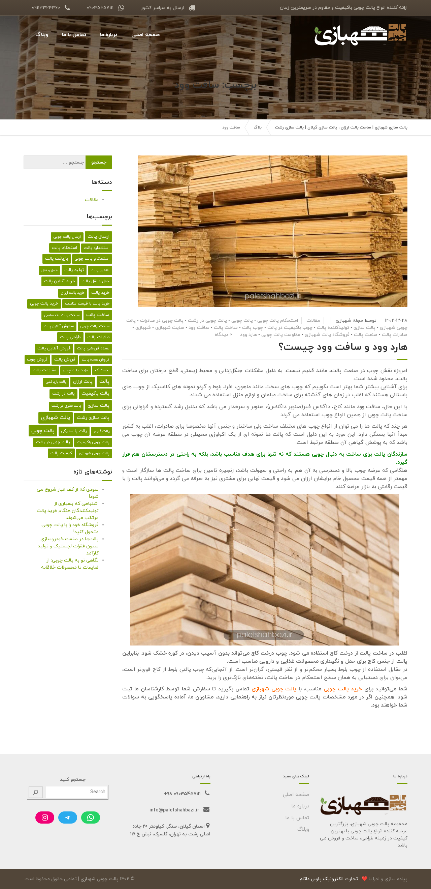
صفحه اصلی (145, 34)
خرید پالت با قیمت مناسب (87, 303)
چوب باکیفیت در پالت (289, 327)
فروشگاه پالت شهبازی (327, 335)
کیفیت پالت (61, 453)
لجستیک (102, 370)
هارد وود (248, 335)
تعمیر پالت (100, 270)
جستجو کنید (73, 779)
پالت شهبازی (55, 417)
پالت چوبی (242, 320)
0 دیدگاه (223, 335)
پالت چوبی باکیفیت (93, 442)
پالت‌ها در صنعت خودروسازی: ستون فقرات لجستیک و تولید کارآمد (68, 546)
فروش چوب (37, 359)
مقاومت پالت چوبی (280, 335)
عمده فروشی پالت (93, 348)
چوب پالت (252, 327)
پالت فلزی (101, 431)
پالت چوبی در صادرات (162, 320)
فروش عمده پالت (95, 359)
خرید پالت (100, 292)
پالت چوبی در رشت (207, 320)
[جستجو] (36, 792)
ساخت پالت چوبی (94, 326)
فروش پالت (64, 359)
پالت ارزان (83, 381)
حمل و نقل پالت (95, 281)
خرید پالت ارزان (73, 292)
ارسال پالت (98, 236)
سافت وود (199, 327)
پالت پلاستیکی (74, 431)
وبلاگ (41, 34)
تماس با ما (74, 34)
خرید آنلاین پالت (59, 281)
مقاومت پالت (44, 370)
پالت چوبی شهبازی (94, 453)
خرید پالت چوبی (343, 689)
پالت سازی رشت (93, 417)
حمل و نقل (49, 270)
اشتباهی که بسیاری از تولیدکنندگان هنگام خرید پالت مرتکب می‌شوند (68, 510)
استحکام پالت (64, 248)
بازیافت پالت (56, 259)
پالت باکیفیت (95, 393)
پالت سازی (364, 327)
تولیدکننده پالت (333, 327)
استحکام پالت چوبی (277, 320)
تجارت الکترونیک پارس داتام (329, 879)
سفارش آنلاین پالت (59, 326)
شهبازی (143, 327)
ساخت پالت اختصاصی (61, 315)
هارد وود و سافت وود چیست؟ (343, 347)
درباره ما (109, 34)
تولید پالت (74, 270)
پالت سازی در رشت (66, 405)
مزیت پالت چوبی (75, 370)
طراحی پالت (70, 337)
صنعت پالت (365, 335)
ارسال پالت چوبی (67, 236)
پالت (104, 381)
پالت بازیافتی (56, 381)
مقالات (313, 320)
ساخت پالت (226, 327)
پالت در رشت (63, 393)
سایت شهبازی (169, 327)
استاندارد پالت (96, 248)
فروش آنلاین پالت (53, 348)
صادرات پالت (394, 335)
